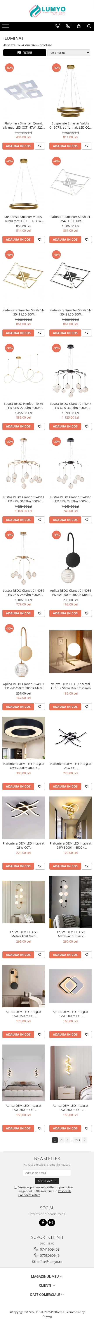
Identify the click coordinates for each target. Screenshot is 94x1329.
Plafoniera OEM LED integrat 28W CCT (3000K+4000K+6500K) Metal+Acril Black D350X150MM (70, 766)
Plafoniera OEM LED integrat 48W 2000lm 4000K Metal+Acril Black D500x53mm (23, 766)
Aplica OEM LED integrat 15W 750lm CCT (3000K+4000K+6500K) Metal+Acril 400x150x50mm (23, 1014)
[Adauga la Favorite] (40, 146)
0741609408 (49, 1249)
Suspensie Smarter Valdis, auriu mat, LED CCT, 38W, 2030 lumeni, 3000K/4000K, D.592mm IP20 (24, 219)
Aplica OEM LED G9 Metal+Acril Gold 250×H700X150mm (24, 934)
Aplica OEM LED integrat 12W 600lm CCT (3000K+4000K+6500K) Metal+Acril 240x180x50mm (70, 1014)
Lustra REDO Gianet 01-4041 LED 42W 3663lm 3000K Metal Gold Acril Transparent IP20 (23, 499)
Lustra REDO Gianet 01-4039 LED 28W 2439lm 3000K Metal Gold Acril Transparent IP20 (23, 592)
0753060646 (49, 1255)
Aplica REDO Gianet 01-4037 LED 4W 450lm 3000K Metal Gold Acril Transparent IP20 (23, 686)
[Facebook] (43, 1222)
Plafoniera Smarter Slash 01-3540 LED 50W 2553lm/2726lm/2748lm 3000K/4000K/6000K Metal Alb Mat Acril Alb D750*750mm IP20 (70, 219)
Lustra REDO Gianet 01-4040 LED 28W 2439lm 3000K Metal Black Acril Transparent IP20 (70, 499)
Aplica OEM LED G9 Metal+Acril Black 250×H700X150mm (71, 934)
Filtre (26, 52)
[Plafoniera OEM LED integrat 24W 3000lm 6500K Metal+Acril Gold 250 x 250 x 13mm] (70, 817)
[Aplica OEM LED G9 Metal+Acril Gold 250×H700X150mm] (23, 902)
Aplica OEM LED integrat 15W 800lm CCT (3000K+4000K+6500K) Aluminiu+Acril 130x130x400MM (23, 1107)
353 (77, 1140)
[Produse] (6, 27)
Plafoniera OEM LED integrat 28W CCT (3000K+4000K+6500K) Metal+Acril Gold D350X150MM (23, 845)
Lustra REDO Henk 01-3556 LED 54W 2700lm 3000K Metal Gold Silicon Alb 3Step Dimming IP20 (23, 406)
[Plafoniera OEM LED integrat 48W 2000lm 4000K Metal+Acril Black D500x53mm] (23, 738)
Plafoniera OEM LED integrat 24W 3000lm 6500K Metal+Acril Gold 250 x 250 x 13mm (70, 845)
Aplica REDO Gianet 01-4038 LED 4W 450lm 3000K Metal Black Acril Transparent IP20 (70, 592)
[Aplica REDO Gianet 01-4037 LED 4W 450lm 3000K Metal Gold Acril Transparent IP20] (23, 651)
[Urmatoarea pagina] (84, 1140)
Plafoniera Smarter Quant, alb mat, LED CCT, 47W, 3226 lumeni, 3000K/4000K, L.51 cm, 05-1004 (23, 125)
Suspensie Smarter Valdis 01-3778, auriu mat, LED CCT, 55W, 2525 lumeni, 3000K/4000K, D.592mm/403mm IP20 (70, 125)
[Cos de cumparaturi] (79, 26)
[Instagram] (51, 1222)
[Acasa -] (47, 11)
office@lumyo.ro (49, 1261)
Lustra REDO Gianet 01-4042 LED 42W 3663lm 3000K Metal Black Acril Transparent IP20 (70, 406)
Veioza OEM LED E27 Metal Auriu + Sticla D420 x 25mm (70, 686)
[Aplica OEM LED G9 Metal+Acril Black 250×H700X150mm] (70, 902)
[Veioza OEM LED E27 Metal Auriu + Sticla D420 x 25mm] (70, 651)
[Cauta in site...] (89, 26)
